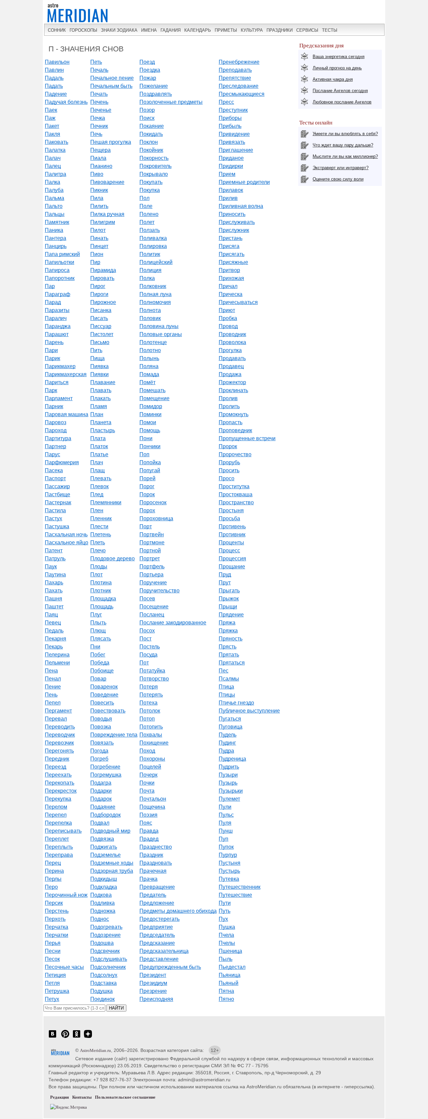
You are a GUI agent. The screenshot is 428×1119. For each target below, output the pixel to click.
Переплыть (59, 847)
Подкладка (103, 887)
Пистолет (101, 334)
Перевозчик (59, 743)
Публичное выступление (249, 711)
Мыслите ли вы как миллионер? (345, 156)
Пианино (101, 166)
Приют (227, 310)
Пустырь (229, 871)
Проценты (231, 542)
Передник (57, 759)
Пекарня (55, 638)
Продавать (232, 358)
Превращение (157, 887)
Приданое (231, 158)
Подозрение (105, 935)
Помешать (152, 390)
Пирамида (103, 270)
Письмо (99, 342)
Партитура (58, 438)
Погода (99, 751)
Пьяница (229, 975)
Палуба (54, 190)
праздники (279, 30)
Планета (100, 422)
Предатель (152, 895)
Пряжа (227, 622)
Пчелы (227, 943)
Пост (145, 638)
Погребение (105, 767)
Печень (99, 102)
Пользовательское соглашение (125, 1097)
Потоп (147, 719)
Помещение (154, 398)
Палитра (55, 174)
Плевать (100, 478)
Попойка (150, 462)
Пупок (226, 847)
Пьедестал (232, 967)
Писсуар (100, 326)
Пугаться (230, 719)
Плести (99, 526)
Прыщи (228, 606)
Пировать (102, 278)
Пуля (225, 823)
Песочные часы (64, 967)
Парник (54, 406)
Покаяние (151, 126)
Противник (232, 534)
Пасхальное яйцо (66, 542)
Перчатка (56, 927)
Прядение (231, 614)
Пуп (223, 839)
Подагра (100, 783)
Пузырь (228, 783)
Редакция (59, 1097)
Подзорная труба (111, 871)
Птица (226, 686)
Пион (96, 254)
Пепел (53, 703)
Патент (54, 550)
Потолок (149, 711)
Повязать (102, 743)
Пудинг (227, 743)
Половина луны (159, 326)
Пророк (228, 446)
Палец (53, 166)
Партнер (55, 446)
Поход (147, 751)
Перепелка (58, 823)
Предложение (156, 903)
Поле (145, 206)
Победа (99, 662)
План (96, 414)
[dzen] (88, 1037)
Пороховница (156, 518)
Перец (53, 863)
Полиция (150, 270)
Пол (144, 198)
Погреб (99, 759)
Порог (146, 486)
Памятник (57, 222)
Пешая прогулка (110, 142)
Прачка (148, 879)
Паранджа (58, 326)
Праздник (151, 855)
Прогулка (230, 350)
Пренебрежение (239, 62)
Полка (147, 278)
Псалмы (229, 678)
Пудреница (232, 759)
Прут (225, 582)
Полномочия (155, 302)
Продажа (230, 374)
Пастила (55, 510)
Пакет (52, 126)
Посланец (151, 614)
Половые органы (160, 334)
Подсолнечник (108, 967)
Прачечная (153, 871)
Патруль (55, 558)
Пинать (99, 238)
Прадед (148, 839)
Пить (96, 350)
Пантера (55, 238)
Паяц (51, 614)
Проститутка (234, 486)
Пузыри (228, 775)
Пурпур (228, 855)
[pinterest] (65, 1037)
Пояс (145, 823)
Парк (51, 390)
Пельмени (57, 662)
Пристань (230, 238)
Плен (96, 510)
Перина (54, 871)
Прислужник (234, 230)
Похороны (152, 759)
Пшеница (230, 951)
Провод (228, 326)
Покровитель (155, 166)
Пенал (53, 678)
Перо (51, 887)
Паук (51, 566)
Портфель (152, 566)
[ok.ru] (77, 1037)
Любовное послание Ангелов (342, 101)
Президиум (153, 983)
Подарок (101, 799)
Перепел (56, 815)
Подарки (101, 791)
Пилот (98, 230)
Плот (96, 574)
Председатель (157, 935)
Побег (97, 654)
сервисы (307, 30)
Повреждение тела (113, 735)
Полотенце (153, 342)
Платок (99, 446)
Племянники (105, 502)
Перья (53, 943)
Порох (147, 510)
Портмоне (152, 542)
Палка (52, 182)
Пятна (226, 991)
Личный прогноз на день (337, 67)
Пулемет (229, 799)
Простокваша (235, 494)
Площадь (101, 606)
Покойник (151, 150)
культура (252, 30)
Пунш (226, 831)
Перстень (57, 911)
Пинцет (99, 246)
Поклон (148, 142)
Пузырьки (231, 791)
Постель (149, 646)
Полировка (153, 246)
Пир (95, 262)
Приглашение (236, 150)
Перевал (56, 719)
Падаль (54, 78)
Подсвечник (105, 951)
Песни (53, 951)
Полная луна (155, 294)
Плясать (100, 638)
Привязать (232, 142)
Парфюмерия (62, 462)
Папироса (57, 270)
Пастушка (57, 526)
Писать (99, 318)
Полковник (152, 286)
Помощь (149, 430)
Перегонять (59, 751)
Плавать (100, 390)
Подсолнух (103, 975)
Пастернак (58, 502)
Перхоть (55, 919)
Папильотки (59, 262)
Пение (53, 686)
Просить (229, 470)
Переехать (58, 775)
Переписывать (63, 831)
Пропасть (230, 422)
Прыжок (229, 598)
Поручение (153, 582)
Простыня (231, 510)
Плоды (98, 566)
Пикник (99, 190)
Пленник (101, 518)
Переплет (57, 839)
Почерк (148, 775)
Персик (54, 903)
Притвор (229, 270)
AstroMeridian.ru (95, 1050)
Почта (146, 791)
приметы (226, 30)
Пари (51, 350)
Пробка (228, 318)
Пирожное (103, 302)
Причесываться (238, 302)
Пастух (53, 518)
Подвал (99, 823)
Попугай (149, 470)
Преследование (238, 86)
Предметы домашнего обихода (178, 911)
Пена (51, 670)
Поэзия (148, 815)
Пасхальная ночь (66, 534)
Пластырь (102, 430)
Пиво (96, 174)
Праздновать (155, 863)
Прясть (227, 646)
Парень (54, 342)
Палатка (55, 150)
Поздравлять (155, 94)
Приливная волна (241, 206)
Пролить (229, 406)
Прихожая (231, 278)
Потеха (148, 703)
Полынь (149, 358)
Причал (228, 286)
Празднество (155, 847)
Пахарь (54, 582)
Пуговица (230, 727)
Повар (98, 678)
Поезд (147, 62)
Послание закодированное (172, 622)
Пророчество (235, 454)
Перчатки (56, 935)
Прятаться (232, 662)
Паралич (56, 318)
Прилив (228, 198)
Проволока (232, 342)
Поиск (146, 118)
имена (149, 30)
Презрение (153, 991)
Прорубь (229, 462)
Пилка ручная (107, 214)
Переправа (59, 855)
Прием (227, 174)
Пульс (226, 815)
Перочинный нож (66, 895)
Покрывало (153, 174)
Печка (97, 118)
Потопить (151, 727)
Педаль (54, 630)
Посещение (154, 606)
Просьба (229, 518)
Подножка (102, 911)
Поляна (148, 366)
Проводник (232, 334)
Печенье (100, 110)
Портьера (151, 574)
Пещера (100, 150)
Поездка (149, 70)
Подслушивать (108, 959)
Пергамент (58, 711)
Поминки (150, 414)
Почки (146, 783)
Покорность (154, 158)
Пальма (54, 198)
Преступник (233, 110)
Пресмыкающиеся (241, 94)
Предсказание (157, 943)
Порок (147, 494)
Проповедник (235, 430)
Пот (144, 662)
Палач (53, 158)
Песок (52, 959)
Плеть (97, 542)
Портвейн (151, 534)
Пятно (226, 999)
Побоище (102, 670)
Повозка (100, 727)
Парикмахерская (66, 374)
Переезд (55, 767)
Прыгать (229, 590)
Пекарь (54, 646)
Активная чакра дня (333, 79)
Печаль (99, 70)
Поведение (104, 694)
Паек (51, 110)
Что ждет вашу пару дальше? (343, 145)
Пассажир (57, 486)
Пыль (225, 959)
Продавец (231, 366)
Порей (147, 478)
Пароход (56, 430)
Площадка (103, 598)
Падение (56, 94)
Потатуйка (152, 670)
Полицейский (156, 262)
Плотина (101, 582)
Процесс (229, 550)
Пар (50, 286)
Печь (96, 134)
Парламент (59, 398)
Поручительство (159, 590)
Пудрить (229, 767)
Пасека (54, 470)
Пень (51, 694)
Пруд (225, 574)
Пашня (53, 598)
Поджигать (103, 847)
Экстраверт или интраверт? (340, 167)
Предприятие (156, 927)
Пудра (226, 751)
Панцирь (56, 246)
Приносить (232, 214)
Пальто (54, 206)
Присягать (231, 254)
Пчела (226, 935)
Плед (96, 494)
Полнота (150, 310)
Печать (99, 94)
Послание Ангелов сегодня (340, 90)
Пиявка (99, 366)
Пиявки (99, 374)
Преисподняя (156, 999)
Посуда (148, 654)
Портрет (149, 558)
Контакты (82, 1097)
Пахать (54, 590)
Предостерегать (159, 919)
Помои (147, 422)
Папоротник (60, 278)
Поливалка (153, 238)
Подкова (101, 895)
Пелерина (57, 654)
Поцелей (150, 767)
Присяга (229, 246)
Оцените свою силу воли (338, 179)
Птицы (227, 694)
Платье (99, 454)
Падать (54, 86)
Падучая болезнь (66, 102)
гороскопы (83, 30)
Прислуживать (237, 222)
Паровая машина (66, 414)
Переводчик (60, 735)
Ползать (149, 230)
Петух (52, 999)
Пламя (98, 406)
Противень (232, 526)
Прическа (230, 294)
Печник (99, 126)
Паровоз (55, 422)
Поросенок (153, 502)
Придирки (231, 166)
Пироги (99, 294)
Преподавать (235, 70)
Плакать (100, 398)
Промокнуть (233, 414)
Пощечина (152, 807)
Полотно (150, 350)
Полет (146, 222)
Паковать (56, 142)
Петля (52, 983)
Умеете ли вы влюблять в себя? (345, 133)
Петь (96, 62)
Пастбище (57, 494)
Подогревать (106, 927)
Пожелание (153, 86)
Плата (98, 438)
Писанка (100, 310)
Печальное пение (112, 78)
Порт (145, 526)
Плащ (97, 470)
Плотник (100, 590)
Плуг (96, 614)
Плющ (98, 630)
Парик (52, 358)
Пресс (226, 102)
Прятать (229, 654)
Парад (53, 302)
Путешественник (239, 887)
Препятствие (235, 78)
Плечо (98, 550)
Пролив (228, 398)
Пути (225, 903)
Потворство (154, 678)
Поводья (101, 719)
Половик (150, 318)
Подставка (103, 983)
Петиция (55, 975)
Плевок (99, 486)
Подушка (101, 991)
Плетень (100, 534)
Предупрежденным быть (170, 967)
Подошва (102, 943)
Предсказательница (164, 951)
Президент (152, 975)
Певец (53, 622)
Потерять (151, 694)
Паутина (55, 574)
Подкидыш (103, 879)
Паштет (54, 606)
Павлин (54, 70)
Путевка (229, 879)
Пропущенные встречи (247, 438)
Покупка (149, 190)
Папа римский (62, 254)
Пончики (149, 446)
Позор (147, 110)
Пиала (98, 158)
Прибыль (230, 126)
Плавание (102, 382)
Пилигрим (102, 222)
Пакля (52, 134)
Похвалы (150, 735)
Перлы (53, 879)
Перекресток (61, 791)
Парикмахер (60, 366)
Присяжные (233, 262)
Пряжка (228, 630)
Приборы (230, 118)
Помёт (147, 382)
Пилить (99, 206)
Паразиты (57, 310)
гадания (170, 30)
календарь (197, 30)
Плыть (98, 622)
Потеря (148, 686)
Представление (159, 959)
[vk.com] (52, 1037)
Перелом (56, 807)
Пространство (236, 502)
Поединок (102, 999)
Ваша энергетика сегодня (338, 56)
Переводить (60, 727)
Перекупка (58, 799)
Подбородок (105, 815)
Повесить (102, 703)
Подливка (102, 903)
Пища (97, 358)
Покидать (151, 134)
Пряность (230, 638)
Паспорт (55, 478)
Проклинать (233, 390)
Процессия (232, 558)
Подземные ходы (111, 863)
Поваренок (104, 686)
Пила (96, 198)
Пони (145, 438)
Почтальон (152, 799)
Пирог (97, 286)
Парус (52, 454)
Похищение (154, 743)
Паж (50, 118)
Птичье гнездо (236, 703)
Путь (224, 911)
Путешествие (235, 895)
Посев (147, 598)
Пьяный (228, 983)
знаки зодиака (119, 30)
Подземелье (105, 855)
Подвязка (102, 839)
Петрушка (57, 991)
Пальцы (55, 214)
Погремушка (105, 775)
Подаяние (102, 807)
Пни (95, 646)
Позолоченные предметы (171, 102)
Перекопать (59, 783)
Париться (57, 382)
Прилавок (231, 190)
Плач (96, 462)
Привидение (234, 134)
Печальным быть (111, 86)
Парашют (57, 334)
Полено (148, 214)
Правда (148, 831)
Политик (149, 254)
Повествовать (107, 711)
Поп (144, 454)
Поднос (99, 919)
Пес (223, 670)
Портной (150, 550)
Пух (223, 919)
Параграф (57, 294)
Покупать (151, 182)
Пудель (227, 735)
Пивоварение (107, 182)
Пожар (147, 78)
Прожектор (232, 382)
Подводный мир (110, 831)
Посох (147, 630)
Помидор (150, 406)
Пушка (227, 927)
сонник (57, 30)
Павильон (57, 62)
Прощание (232, 566)
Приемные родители (244, 182)
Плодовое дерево (112, 558)
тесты (329, 30)
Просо (226, 478)
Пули (225, 807)
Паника (54, 230)
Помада (149, 374)
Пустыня (229, 863)
